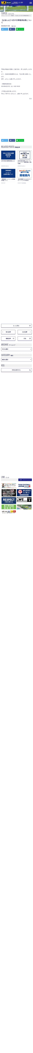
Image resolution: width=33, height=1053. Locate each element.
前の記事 (8, 332)
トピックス (7, 15)
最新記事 (8, 338)
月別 (25, 338)
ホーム (3, 15)
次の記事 (24, 332)
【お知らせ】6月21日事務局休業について (23, 15)
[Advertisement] (16, 50)
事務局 (12, 15)
